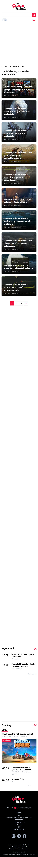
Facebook (24, 836)
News (19, 813)
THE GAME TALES (6, 66)
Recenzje (10, 818)
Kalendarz (31, 674)
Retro (16, 818)
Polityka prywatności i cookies (19, 849)
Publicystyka (19, 822)
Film (19, 827)
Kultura (19, 825)
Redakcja (26, 845)
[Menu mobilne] (34, 20)
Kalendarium (19, 829)
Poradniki (19, 820)
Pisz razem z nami (15, 845)
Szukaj (34, 15)
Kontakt (24, 847)
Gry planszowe (25, 818)
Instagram (14, 836)
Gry (19, 815)
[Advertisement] (19, 44)
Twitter (19, 836)
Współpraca (16, 847)
